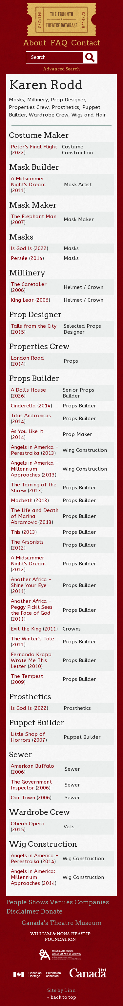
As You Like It (27, 431)
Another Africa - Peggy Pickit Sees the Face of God (31, 607)
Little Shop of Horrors (28, 737)
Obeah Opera (28, 824)
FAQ (58, 42)
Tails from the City (33, 326)
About (34, 42)
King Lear (22, 300)
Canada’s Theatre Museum (62, 922)
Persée (19, 258)
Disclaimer (22, 911)
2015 (18, 332)
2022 (18, 153)
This (15, 532)
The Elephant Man (33, 216)
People (16, 902)
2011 (18, 190)
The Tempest (27, 676)
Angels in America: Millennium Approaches (33, 877)
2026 (18, 396)
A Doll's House (28, 390)
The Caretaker (29, 284)
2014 (36, 258)
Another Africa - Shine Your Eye (31, 582)
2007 (18, 222)
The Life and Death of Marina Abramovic (34, 516)
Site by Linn (61, 990)
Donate (52, 911)
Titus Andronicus (31, 416)
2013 (48, 453)
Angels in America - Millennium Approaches (34, 469)
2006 (18, 290)
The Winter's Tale (32, 639)
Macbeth (21, 500)
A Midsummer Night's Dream (28, 182)
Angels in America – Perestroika (34, 858)
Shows (38, 902)
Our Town (23, 798)
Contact (85, 42)
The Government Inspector (31, 785)
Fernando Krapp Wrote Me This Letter (31, 660)
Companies (91, 902)
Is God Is (21, 248)
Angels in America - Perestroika (34, 450)
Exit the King (26, 629)
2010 (35, 666)
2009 (18, 682)
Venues (61, 902)
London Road (27, 358)
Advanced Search (61, 68)
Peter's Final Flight (34, 147)
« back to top (61, 997)
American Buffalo (32, 766)
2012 (18, 548)
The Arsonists (27, 542)
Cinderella (23, 406)
